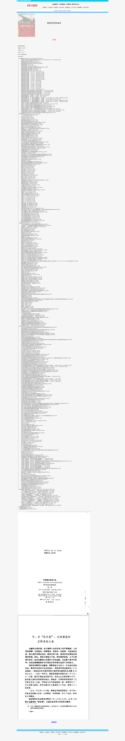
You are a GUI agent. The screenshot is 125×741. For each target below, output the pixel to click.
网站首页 (56, 10)
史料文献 (60, 10)
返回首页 (54, 722)
